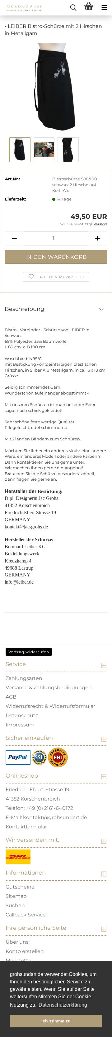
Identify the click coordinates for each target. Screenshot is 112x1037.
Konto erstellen (25, 951)
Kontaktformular (26, 827)
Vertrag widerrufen (28, 652)
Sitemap (16, 896)
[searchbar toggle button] (73, 7)
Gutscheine (20, 887)
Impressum (20, 725)
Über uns (17, 942)
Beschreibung (24, 309)
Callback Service (26, 915)
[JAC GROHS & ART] (22, 7)
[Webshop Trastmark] (58, 757)
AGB (11, 697)
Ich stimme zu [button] (56, 1020)
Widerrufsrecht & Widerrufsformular (50, 706)
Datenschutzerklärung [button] (63, 1005)
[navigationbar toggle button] (104, 7)
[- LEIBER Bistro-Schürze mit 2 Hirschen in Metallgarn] (56, 88)
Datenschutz (22, 715)
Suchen (15, 905)
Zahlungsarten (24, 678)
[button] (14, 238)
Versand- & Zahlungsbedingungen (49, 688)
